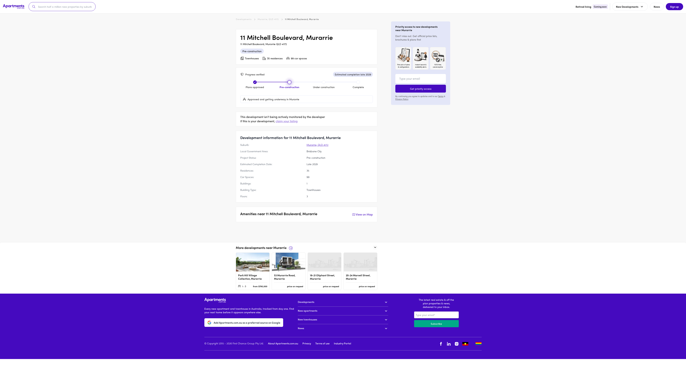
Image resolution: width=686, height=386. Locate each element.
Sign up (674, 6)
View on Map (364, 214)
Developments (243, 19)
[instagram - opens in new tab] (456, 344)
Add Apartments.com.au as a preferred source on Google (247, 322)
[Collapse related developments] (375, 247)
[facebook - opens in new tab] (441, 344)
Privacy (306, 343)
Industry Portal (342, 343)
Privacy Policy (401, 99)
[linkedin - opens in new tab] (449, 344)
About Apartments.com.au (283, 343)
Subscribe (436, 323)
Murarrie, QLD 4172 (268, 19)
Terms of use (322, 343)
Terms (440, 96)
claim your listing (287, 121)
